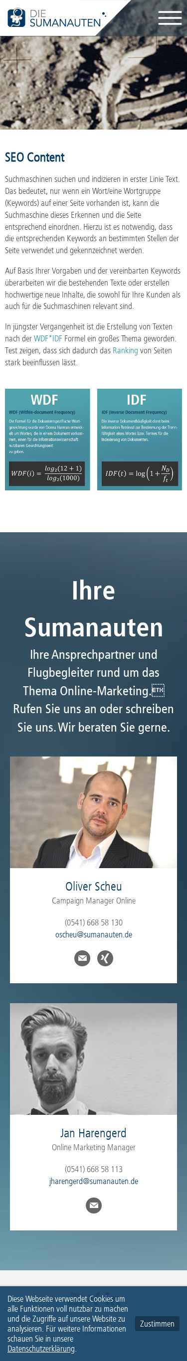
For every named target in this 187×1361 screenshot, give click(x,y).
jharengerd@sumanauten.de (93, 1181)
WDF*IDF (48, 338)
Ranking (125, 350)
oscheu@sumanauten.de (93, 934)
